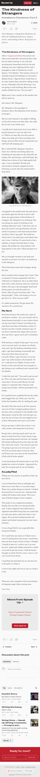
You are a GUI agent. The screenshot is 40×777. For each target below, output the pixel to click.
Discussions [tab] (18, 688)
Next (33, 647)
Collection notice (31, 767)
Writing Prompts (16, 615)
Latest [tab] (10, 688)
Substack (11, 775)
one (34, 39)
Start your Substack (16, 771)
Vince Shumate (12, 21)
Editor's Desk (6, 710)
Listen (35, 23)
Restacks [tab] (16, 662)
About (10, 612)
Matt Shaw (14, 712)
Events (28, 612)
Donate (27, 615)
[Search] (36, 688)
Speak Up (14, 732)
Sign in (35, 3)
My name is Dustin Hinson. (12, 697)
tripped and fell (14, 55)
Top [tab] (4, 688)
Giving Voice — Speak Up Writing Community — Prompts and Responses (14, 723)
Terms (23, 767)
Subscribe (27, 3)
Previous (8, 647)
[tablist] (11, 661)
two (6, 42)
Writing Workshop (12, 707)
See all (6, 740)
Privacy (18, 767)
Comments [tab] (7, 662)
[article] (20, 698)
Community (19, 612)
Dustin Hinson (16, 699)
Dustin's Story (9, 694)
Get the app (28, 771)
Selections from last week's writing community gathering (14, 729)
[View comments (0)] (11, 29)
